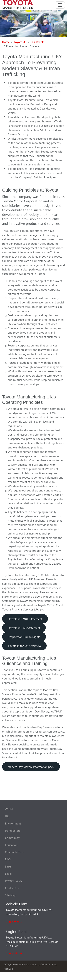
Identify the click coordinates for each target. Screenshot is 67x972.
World (9, 808)
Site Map (10, 894)
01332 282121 (14, 921)
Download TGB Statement (24, 627)
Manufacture (12, 830)
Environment (13, 823)
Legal (8, 873)
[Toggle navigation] (60, 5)
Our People (37, 41)
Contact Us (12, 887)
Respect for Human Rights (24, 636)
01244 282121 (14, 953)
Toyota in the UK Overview (24, 645)
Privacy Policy (13, 880)
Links (8, 866)
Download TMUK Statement (25, 618)
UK (7, 816)
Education (11, 844)
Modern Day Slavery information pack (31, 766)
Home (6, 41)
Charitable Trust (14, 851)
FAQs (8, 859)
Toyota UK (20, 41)
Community (12, 837)
